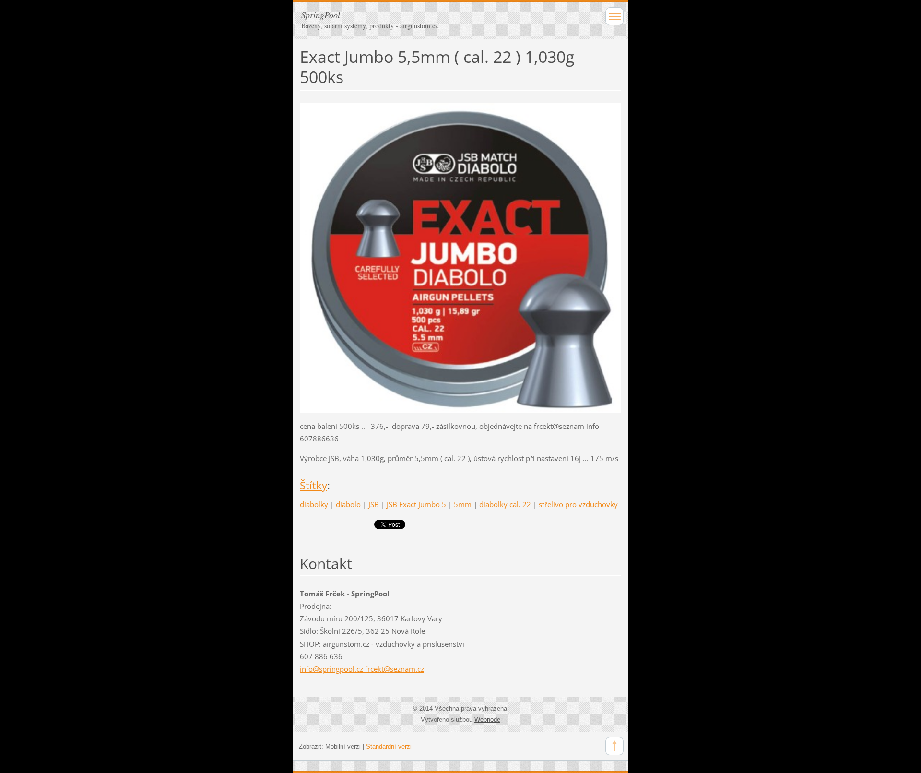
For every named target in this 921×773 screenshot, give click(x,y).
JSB (373, 504)
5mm (463, 504)
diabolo (348, 504)
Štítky (313, 485)
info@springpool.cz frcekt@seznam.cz (362, 669)
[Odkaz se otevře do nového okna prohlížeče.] (460, 257)
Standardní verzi (389, 746)
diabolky (314, 504)
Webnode (487, 719)
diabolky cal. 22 (505, 504)
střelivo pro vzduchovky (578, 504)
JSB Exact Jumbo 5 (416, 504)
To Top (614, 746)
